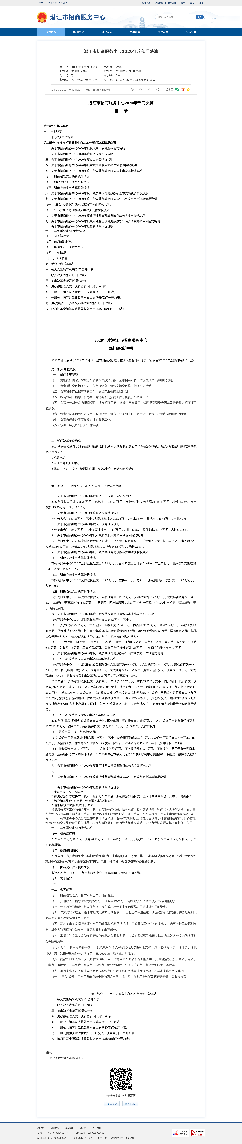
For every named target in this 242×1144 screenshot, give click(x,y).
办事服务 (135, 32)
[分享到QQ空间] (188, 89)
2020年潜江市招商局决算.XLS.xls (66, 1058)
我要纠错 (113, 1104)
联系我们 (41, 1127)
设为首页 (55, 1127)
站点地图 (83, 1127)
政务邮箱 (159, 3)
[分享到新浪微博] (183, 89)
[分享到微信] (177, 89)
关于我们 (96, 1127)
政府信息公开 (79, 32)
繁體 (183, 3)
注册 (201, 3)
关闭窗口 (131, 1104)
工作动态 (163, 32)
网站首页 (51, 32)
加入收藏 (69, 1127)
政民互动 (107, 32)
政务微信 (172, 3)
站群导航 (146, 3)
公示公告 (191, 32)
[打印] (158, 89)
